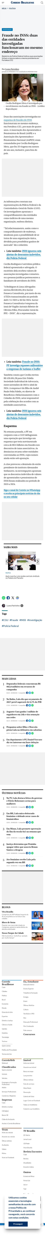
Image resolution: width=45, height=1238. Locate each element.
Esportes (5, 1016)
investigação (35, 620)
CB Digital (5, 1111)
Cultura (25, 1009)
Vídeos (4, 1149)
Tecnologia (5, 1037)
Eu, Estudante (31, 981)
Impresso (7, 1099)
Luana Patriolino (13, 605)
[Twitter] (13, 598)
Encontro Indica (28, 1167)
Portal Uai (26, 1180)
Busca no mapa (28, 1071)
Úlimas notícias (28, 1080)
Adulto (4, 1087)
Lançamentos (27, 1076)
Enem (25, 1001)
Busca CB (5, 1115)
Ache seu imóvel (28, 1063)
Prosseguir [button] (18, 1224)
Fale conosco (27, 1030)
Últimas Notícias (28, 1005)
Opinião (4, 1029)
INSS (23, 620)
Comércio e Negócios (9, 1096)
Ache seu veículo (7, 1132)
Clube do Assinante (8, 1119)
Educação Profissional (30, 1022)
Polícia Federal (11, 625)
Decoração (27, 1092)
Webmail (5, 1063)
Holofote (5, 1033)
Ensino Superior (28, 989)
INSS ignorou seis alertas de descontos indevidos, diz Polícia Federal (23, 255)
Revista (25, 1159)
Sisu (24, 1018)
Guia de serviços (28, 1084)
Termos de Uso (7, 1054)
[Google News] (17, 598)
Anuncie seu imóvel (29, 1067)
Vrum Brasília (27, 1148)
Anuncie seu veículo (8, 1137)
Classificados (9, 1067)
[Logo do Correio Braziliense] (22, 2)
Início (4, 8)
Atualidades (27, 1163)
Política (12, 8)
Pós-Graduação (28, 1026)
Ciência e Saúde (7, 1025)
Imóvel (27, 1060)
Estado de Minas (28, 1176)
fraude (14, 620)
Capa (3, 987)
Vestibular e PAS (28, 1014)
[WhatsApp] (3, 598)
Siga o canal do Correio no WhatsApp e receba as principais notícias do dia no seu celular (22, 493)
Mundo (4, 1008)
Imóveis (4, 1074)
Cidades (4, 991)
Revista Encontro (32, 1151)
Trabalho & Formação (30, 993)
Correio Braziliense (8, 983)
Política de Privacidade (9, 1050)
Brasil (4, 1000)
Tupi (24, 1189)
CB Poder (26, 1143)
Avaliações (5, 1145)
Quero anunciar (7, 1070)
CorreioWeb (8, 1060)
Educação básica (28, 984)
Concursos (29, 1034)
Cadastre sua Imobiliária (31, 1109)
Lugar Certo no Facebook (31, 1100)
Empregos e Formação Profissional (9, 1083)
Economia (5, 1004)
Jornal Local (27, 1139)
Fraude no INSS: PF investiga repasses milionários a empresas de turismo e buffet (24, 365)
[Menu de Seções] (3, 3)
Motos (4, 1153)
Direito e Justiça (7, 1020)
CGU (5, 620)
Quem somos (6, 1046)
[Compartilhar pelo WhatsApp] (32, 693)
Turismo (4, 1041)
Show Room (27, 1088)
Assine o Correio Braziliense (11, 1123)
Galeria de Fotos (28, 1096)
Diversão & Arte (7, 1012)
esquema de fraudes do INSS (18, 120)
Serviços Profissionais (9, 1092)
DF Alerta (26, 1135)
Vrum (5, 1129)
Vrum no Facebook (8, 1157)
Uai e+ (25, 1185)
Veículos (4, 1078)
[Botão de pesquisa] (42, 3)
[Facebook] (8, 598)
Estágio (25, 997)
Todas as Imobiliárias (30, 1105)
